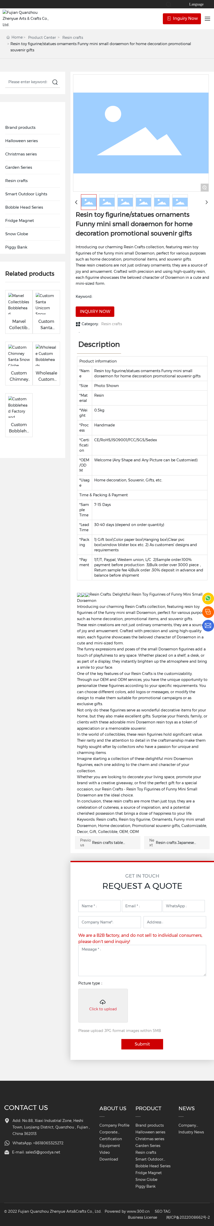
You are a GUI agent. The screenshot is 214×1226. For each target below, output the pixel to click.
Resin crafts (72, 37)
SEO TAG (163, 1211)
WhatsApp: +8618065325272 (38, 1143)
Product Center (42, 37)
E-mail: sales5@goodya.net (36, 1152)
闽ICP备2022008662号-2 (188, 1217)
